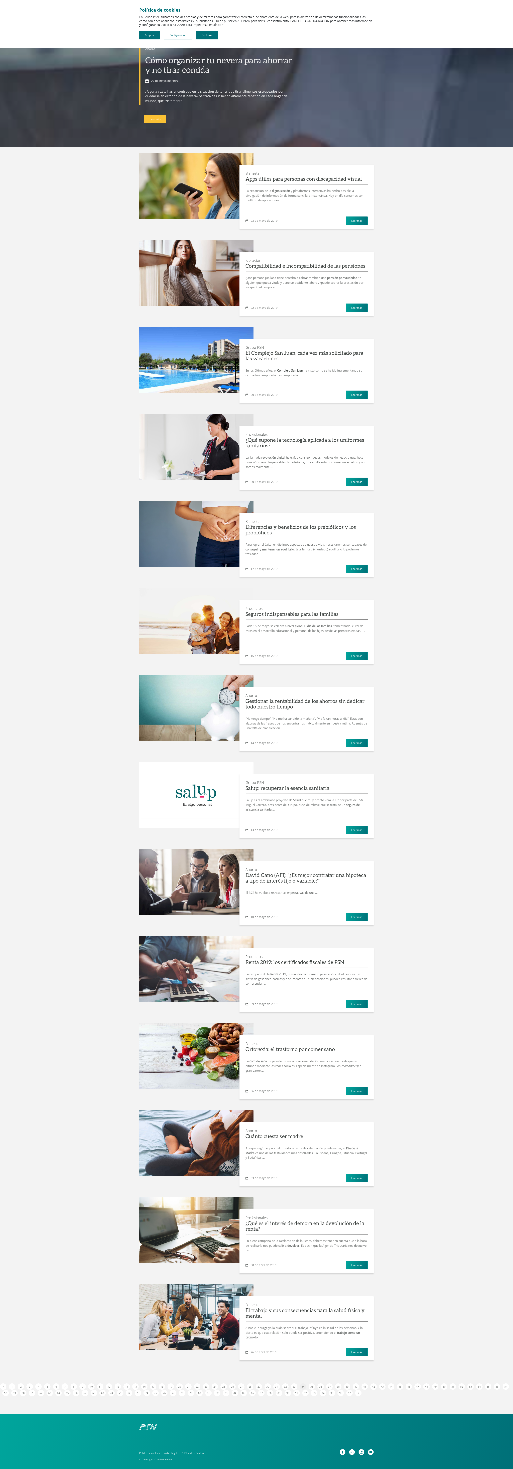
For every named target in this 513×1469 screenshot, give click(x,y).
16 (144, 1386)
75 (155, 1393)
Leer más (155, 119)
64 (58, 1393)
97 (349, 1393)
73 (137, 1393)
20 (179, 1386)
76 (164, 1393)
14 (126, 1386)
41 (364, 1386)
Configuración (178, 35)
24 (214, 1386)
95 (331, 1393)
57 (505, 1386)
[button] (196, 801)
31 (276, 1386)
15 (135, 1386)
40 (355, 1386)
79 (190, 1393)
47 (417, 1386)
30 (267, 1386)
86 (252, 1393)
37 (329, 1386)
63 (49, 1393)
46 (408, 1386)
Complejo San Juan (290, 370)
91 (296, 1393)
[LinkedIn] (352, 1452)
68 (93, 1393)
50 (444, 1386)
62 (40, 1393)
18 (162, 1386)
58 (5, 1393)
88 (270, 1393)
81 (208, 1393)
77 (173, 1393)
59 (14, 1393)
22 (197, 1386)
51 (452, 1386)
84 (234, 1393)
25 (223, 1386)
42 (373, 1386)
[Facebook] (342, 1452)
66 (76, 1393)
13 (117, 1386)
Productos (254, 608)
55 (488, 1386)
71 (120, 1393)
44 (391, 1386)
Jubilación (253, 260)
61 (32, 1393)
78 (182, 1393)
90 (287, 1393)
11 (100, 1386)
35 (311, 1386)
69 (102, 1393)
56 (497, 1386)
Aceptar (149, 35)
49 (435, 1386)
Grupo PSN (254, 347)
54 (479, 1386)
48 (426, 1386)
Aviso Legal (170, 1453)
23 (206, 1386)
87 (261, 1393)
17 (153, 1386)
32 (285, 1386)
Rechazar (207, 35)
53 (470, 1386)
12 (109, 1386)
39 (347, 1386)
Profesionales (256, 434)
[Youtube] (371, 1452)
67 (85, 1393)
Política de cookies (149, 1453)
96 (340, 1393)
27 (241, 1386)
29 (259, 1386)
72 (129, 1393)
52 (461, 1386)
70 (111, 1393)
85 (243, 1393)
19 (170, 1386)
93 (314, 1393)
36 (320, 1386)
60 (23, 1393)
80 (199, 1393)
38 (338, 1386)
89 (279, 1393)
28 (250, 1386)
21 (188, 1386)
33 (294, 1386)
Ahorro (150, 49)
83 (226, 1393)
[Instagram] (361, 1452)
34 (303, 1386)
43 (382, 1386)
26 (232, 1386)
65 (67, 1393)
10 (91, 1386)
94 (323, 1393)
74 (146, 1393)
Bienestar (253, 173)
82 (217, 1393)
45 (400, 1386)
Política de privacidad (193, 1453)
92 (305, 1393)
